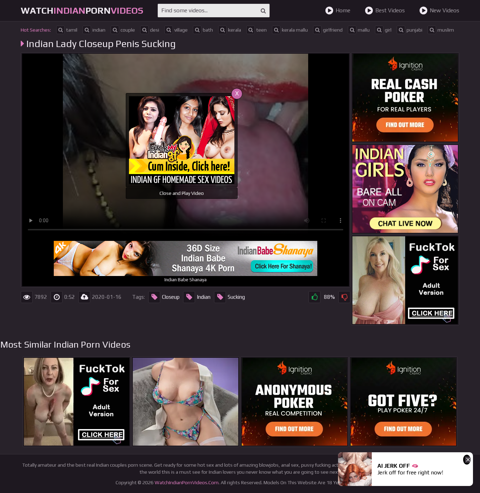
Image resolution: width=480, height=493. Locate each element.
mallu (364, 30)
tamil (71, 30)
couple (128, 30)
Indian (203, 297)
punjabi (414, 30)
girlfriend (333, 30)
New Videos (444, 10)
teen (261, 30)
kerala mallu (295, 30)
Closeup (171, 297)
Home (343, 10)
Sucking (236, 297)
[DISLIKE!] (344, 297)
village (181, 30)
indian (98, 30)
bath (208, 30)
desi (154, 30)
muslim (445, 30)
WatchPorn (82, 10)
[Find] (263, 11)
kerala (234, 30)
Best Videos (390, 10)
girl (388, 30)
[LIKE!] (314, 297)
